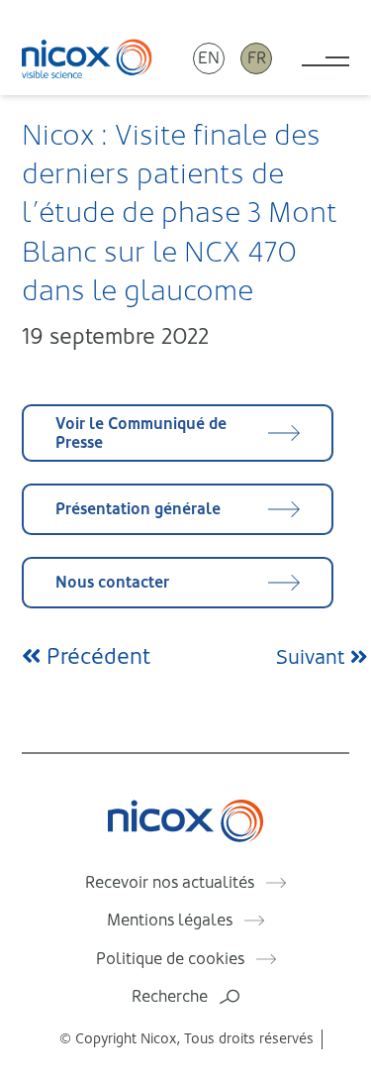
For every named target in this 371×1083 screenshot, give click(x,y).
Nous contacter (112, 582)
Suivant (313, 657)
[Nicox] (87, 58)
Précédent (95, 656)
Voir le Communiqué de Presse (141, 433)
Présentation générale (138, 508)
